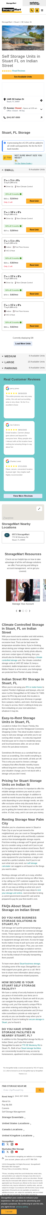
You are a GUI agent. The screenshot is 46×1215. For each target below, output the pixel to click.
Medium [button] (25, 356)
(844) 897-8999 (21, 1096)
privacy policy (22, 1207)
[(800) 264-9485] (32, 10)
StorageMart (7, 22)
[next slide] (30, 611)
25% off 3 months (12, 194)
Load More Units (23, 344)
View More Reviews (23, 496)
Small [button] (25, 170)
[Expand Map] (23, 512)
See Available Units (23, 77)
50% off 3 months (12, 226)
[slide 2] (23, 611)
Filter (9, 158)
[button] (5, 37)
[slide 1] (20, 611)
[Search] (40, 1090)
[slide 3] (26, 611)
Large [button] (25, 362)
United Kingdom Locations (17, 1135)
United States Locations (15, 1123)
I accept (9, 1212)
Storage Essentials (13, 1117)
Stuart (16, 22)
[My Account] (37, 10)
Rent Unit (34, 201)
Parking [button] (25, 368)
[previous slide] (16, 611)
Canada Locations (12, 1129)
